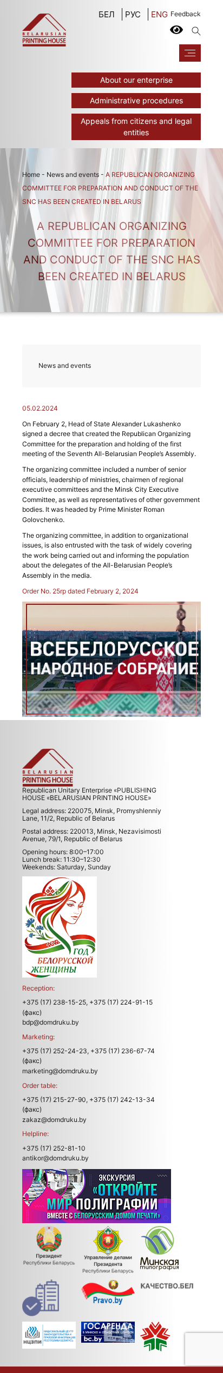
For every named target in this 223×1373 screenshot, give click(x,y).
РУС (133, 14)
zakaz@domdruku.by (54, 1119)
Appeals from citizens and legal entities (136, 126)
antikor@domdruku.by (55, 1158)
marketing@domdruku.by (60, 1071)
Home (31, 174)
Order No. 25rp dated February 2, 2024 (80, 591)
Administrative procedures (136, 100)
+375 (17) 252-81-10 (54, 1148)
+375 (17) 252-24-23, (55, 1051)
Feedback (185, 14)
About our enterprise (136, 79)
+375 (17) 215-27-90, (55, 1099)
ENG (159, 14)
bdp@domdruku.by (50, 1022)
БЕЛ (107, 14)
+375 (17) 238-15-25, (55, 1002)
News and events (73, 174)
